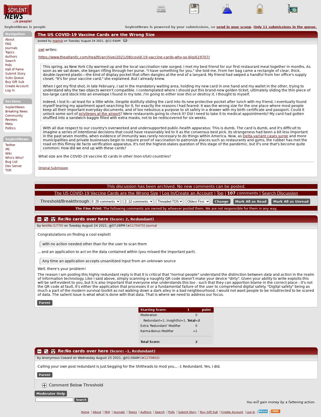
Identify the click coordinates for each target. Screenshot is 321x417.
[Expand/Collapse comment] (39, 219)
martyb (58, 41)
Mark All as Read (250, 201)
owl (41, 50)
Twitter (10, 145)
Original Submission (53, 168)
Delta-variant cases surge (265, 136)
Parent (44, 303)
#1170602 (150, 358)
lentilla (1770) (52, 225)
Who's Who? (14, 158)
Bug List (11, 162)
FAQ (8, 44)
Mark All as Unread (290, 201)
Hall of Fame (14, 69)
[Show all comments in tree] (53, 219)
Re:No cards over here (83, 219)
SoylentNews (17, 14)
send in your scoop (233, 27)
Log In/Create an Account (187, 193)
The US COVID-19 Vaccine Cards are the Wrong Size (96, 34)
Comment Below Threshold (76, 385)
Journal (151, 225)
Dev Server (13, 166)
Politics (10, 128)
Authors (11, 56)
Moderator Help (50, 393)
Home (85, 412)
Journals (11, 48)
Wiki (8, 153)
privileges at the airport (99, 114)
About (9, 39)
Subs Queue (14, 78)
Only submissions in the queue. (285, 27)
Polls (8, 65)
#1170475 (135, 225)
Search (10, 61)
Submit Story (15, 73)
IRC (7, 149)
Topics (9, 52)
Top (220, 193)
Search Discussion (280, 193)
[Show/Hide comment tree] (46, 219)
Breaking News (16, 111)
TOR (8, 170)
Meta (9, 124)
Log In (10, 90)
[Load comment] (44, 385)
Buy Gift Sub (14, 82)
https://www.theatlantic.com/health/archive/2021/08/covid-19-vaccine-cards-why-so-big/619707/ (124, 57)
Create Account (17, 86)
